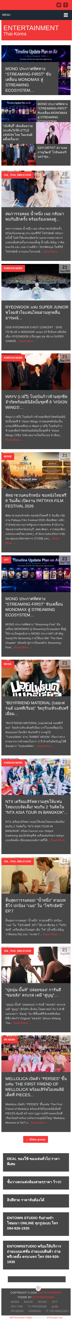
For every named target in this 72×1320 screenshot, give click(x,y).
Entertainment (31, 27)
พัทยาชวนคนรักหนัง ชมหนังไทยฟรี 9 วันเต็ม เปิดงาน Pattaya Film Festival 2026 (35, 500)
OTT (55, 1301)
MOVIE (28, 1301)
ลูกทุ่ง (55, 1306)
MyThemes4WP (43, 1297)
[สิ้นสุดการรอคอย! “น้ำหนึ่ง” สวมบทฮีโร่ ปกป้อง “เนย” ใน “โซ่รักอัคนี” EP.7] (36, 875)
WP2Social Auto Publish (21, 1317)
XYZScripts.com (54, 1317)
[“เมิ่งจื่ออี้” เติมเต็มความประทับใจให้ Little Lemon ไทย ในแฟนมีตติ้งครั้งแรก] (53, 133)
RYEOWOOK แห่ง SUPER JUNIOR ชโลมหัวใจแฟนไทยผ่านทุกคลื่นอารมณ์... (36, 312)
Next (65, 70)
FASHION (35, 1311)
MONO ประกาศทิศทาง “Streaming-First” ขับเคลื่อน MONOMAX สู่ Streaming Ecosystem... (28, 80)
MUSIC (42, 1301)
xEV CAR (17, 1306)
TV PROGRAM (37, 1306)
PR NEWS (17, 1311)
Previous (7, 70)
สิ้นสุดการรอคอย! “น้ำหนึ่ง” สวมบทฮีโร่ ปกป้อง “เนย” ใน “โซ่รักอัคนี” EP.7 (35, 905)
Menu (6, 14)
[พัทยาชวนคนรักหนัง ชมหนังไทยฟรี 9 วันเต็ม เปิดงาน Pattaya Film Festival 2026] (36, 470)
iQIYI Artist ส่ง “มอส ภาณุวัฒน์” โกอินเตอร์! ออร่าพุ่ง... (52, 152)
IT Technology (57, 1311)
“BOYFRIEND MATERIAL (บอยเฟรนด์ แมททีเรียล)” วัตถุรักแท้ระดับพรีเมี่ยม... (36, 708)
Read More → (52, 251)
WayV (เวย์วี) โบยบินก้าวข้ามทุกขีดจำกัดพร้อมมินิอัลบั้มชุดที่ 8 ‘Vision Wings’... (36, 402)
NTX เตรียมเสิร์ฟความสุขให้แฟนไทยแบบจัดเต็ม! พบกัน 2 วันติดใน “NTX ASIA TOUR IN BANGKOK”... (36, 807)
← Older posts (35, 1139)
